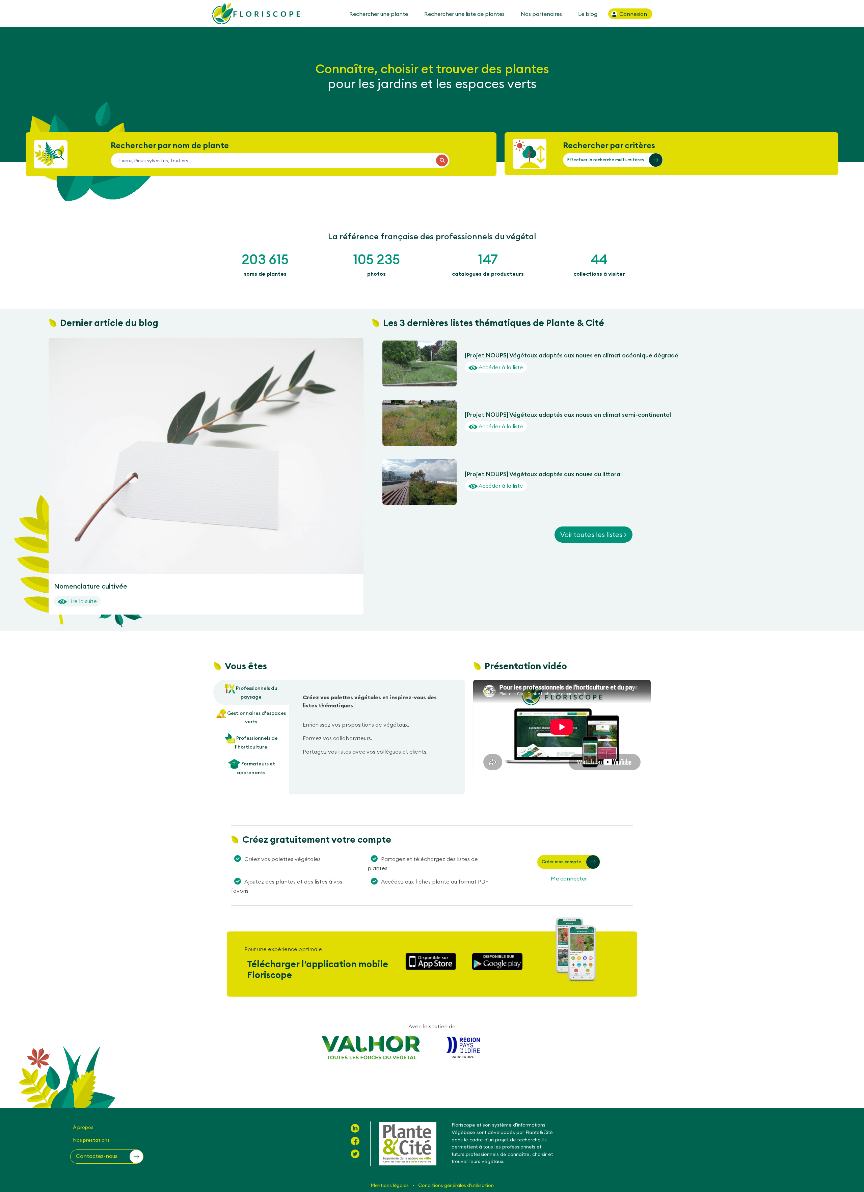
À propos (83, 1127)
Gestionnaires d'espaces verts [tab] (256, 717)
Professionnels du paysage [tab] (256, 692)
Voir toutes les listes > (593, 534)
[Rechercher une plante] (442, 160)
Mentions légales (390, 1185)
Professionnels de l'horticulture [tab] (256, 742)
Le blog (587, 13)
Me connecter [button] (569, 878)
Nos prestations (91, 1140)
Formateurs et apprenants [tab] (256, 768)
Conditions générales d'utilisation (456, 1185)
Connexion (632, 13)
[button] (613, 160)
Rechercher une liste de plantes (464, 13)
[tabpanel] (377, 727)
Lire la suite (82, 601)
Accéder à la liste (500, 367)
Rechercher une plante (378, 13)
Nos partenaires (541, 13)
